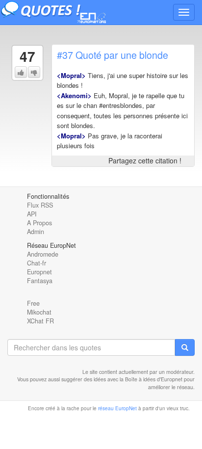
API (32, 214)
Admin (35, 231)
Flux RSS (40, 205)
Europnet (39, 271)
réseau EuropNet (117, 408)
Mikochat (39, 312)
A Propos (39, 222)
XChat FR (40, 321)
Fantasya (39, 280)
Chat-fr (36, 263)
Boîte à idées (140, 379)
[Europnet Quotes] (61, 12)
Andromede (42, 254)
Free (33, 303)
